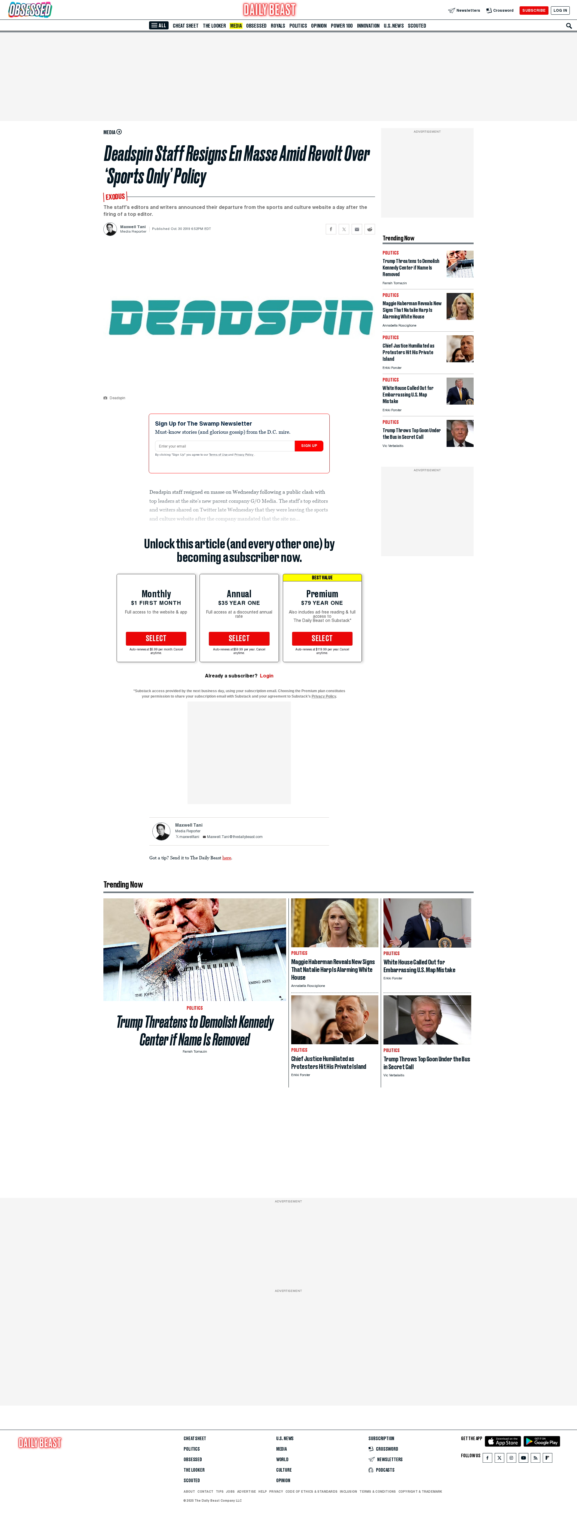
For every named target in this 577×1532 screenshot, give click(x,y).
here (226, 857)
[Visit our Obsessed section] (49, 10)
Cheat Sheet (186, 26)
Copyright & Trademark (420, 1491)
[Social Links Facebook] (487, 1459)
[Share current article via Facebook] (331, 229)
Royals (278, 26)
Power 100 (342, 26)
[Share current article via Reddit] (370, 229)
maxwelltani (189, 837)
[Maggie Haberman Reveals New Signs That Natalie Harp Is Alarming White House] (460, 318)
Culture (284, 1470)
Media (236, 26)
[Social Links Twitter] (499, 1459)
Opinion (319, 26)
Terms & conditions (377, 1491)
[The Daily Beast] (269, 10)
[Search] (569, 26)
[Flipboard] (547, 1459)
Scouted (417, 26)
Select (156, 639)
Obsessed (256, 26)
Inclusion (348, 1491)
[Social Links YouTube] (523, 1459)
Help (262, 1491)
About (189, 1491)
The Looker (214, 26)
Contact (205, 1491)
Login (266, 676)
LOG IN (560, 10)
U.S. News (394, 26)
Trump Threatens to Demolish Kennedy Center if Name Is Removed (194, 1030)
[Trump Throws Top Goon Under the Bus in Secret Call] (460, 445)
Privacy (276, 1491)
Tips (220, 1491)
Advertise (246, 1491)
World (282, 1459)
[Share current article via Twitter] (344, 229)
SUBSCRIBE (533, 10)
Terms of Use (218, 455)
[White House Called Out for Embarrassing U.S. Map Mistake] (460, 403)
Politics (298, 26)
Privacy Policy (244, 455)
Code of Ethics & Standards (311, 1491)
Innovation (368, 26)
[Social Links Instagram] (511, 1459)
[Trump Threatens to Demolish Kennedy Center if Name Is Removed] (460, 276)
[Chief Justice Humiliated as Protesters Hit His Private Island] (460, 360)
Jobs (230, 1491)
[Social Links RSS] (535, 1459)
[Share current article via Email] (357, 229)
